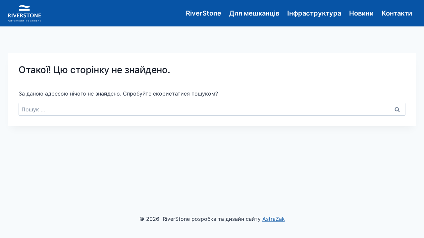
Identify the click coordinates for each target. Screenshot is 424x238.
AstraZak (273, 219)
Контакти (397, 13)
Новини (361, 13)
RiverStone (203, 13)
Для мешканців (254, 13)
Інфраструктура (314, 13)
